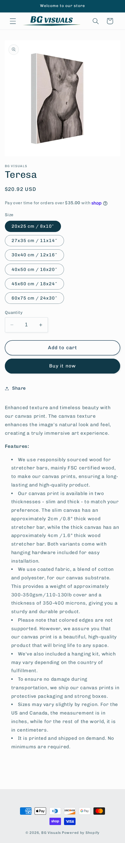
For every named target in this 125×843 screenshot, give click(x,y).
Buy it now (62, 366)
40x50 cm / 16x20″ (34, 269)
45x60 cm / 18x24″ (34, 283)
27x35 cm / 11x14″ (34, 240)
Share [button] (19, 388)
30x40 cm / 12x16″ (34, 255)
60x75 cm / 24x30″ (34, 298)
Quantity (13, 312)
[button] (13, 21)
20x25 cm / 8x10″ (33, 226)
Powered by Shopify (81, 833)
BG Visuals (51, 833)
